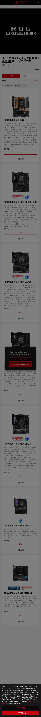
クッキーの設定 (20, 708)
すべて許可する (20, 713)
